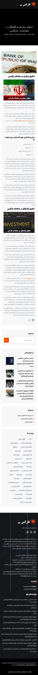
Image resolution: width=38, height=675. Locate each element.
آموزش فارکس (21, 439)
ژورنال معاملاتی (18, 494)
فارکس (11, 131)
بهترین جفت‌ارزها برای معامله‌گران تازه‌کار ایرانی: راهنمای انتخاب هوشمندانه (19, 629)
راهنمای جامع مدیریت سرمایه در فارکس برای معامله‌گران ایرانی (19, 640)
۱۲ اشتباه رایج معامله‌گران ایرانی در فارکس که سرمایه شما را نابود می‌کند (20, 650)
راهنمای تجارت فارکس (26, 419)
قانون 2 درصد (28, 474)
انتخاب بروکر (17, 451)
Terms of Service (30, 665)
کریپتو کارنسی (28, 422)
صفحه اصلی (31, 34)
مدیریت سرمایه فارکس (14, 482)
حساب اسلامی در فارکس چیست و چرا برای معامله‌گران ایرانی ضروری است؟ (25, 362)
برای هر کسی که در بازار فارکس (26, 121)
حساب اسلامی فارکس (26, 463)
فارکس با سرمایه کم (27, 470)
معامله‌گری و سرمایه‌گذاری (25, 490)
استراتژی (28, 278)
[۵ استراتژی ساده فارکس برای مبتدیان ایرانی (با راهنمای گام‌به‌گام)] (10, 374)
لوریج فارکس (19, 474)
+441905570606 (28, 589)
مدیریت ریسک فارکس (27, 482)
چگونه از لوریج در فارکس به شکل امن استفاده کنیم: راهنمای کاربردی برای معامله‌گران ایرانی (25, 395)
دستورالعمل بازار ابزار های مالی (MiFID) (26, 569)
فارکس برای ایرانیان (14, 470)
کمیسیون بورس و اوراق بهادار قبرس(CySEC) (25, 562)
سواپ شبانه (29, 467)
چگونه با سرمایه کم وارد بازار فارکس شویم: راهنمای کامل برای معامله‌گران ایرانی (19, 644)
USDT (30, 439)
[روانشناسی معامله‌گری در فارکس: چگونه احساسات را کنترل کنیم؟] (10, 383)
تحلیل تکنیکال (29, 459)
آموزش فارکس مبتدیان (26, 443)
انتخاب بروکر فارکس (27, 455)
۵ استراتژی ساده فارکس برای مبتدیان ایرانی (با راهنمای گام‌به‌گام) (26, 374)
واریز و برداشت (29, 494)
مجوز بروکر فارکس (27, 478)
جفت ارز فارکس (18, 459)
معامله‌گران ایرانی (27, 486)
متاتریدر (11, 474)
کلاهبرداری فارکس (17, 498)
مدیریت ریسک (17, 478)
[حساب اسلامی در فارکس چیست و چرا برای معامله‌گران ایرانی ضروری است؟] (10, 361)
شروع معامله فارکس (18, 467)
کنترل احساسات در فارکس (26, 502)
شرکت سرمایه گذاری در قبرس (29, 557)
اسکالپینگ (15, 447)
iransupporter (27, 586)
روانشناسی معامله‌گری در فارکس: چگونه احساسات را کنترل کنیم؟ (25, 384)
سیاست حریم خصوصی (14, 671)
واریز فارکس (12, 490)
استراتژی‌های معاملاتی (26, 447)
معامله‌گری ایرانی (15, 486)
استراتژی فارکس (14, 443)
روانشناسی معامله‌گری (12, 463)
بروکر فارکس (16, 455)
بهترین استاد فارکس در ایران (24, 416)
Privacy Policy (22, 665)
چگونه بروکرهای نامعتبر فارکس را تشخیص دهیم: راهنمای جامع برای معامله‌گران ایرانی (19, 635)
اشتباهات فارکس (28, 451)
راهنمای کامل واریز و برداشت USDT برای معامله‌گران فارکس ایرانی (20, 623)
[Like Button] (33, 320)
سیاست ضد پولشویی (26, 671)
